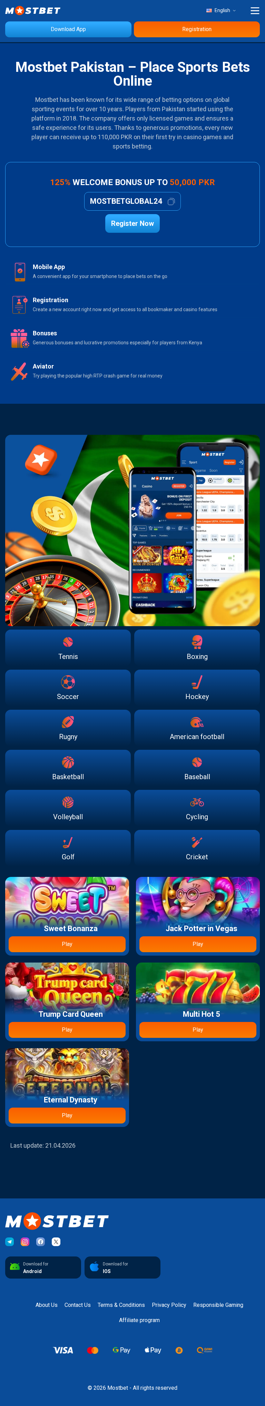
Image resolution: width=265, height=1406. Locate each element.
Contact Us (78, 1305)
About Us (47, 1305)
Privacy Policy (169, 1305)
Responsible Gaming (218, 1305)
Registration (197, 29)
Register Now (132, 223)
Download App (68, 29)
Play (67, 944)
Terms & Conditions (121, 1305)
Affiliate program (139, 1320)
